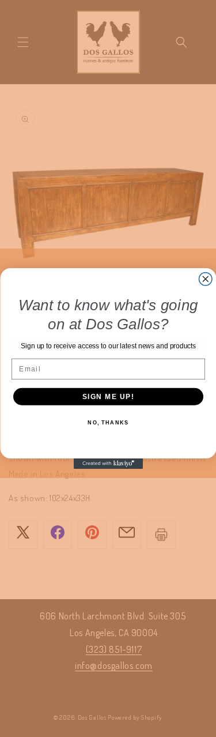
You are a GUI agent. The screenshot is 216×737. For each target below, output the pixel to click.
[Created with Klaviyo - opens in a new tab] (108, 463)
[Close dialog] (205, 279)
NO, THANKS (108, 423)
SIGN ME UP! (108, 396)
